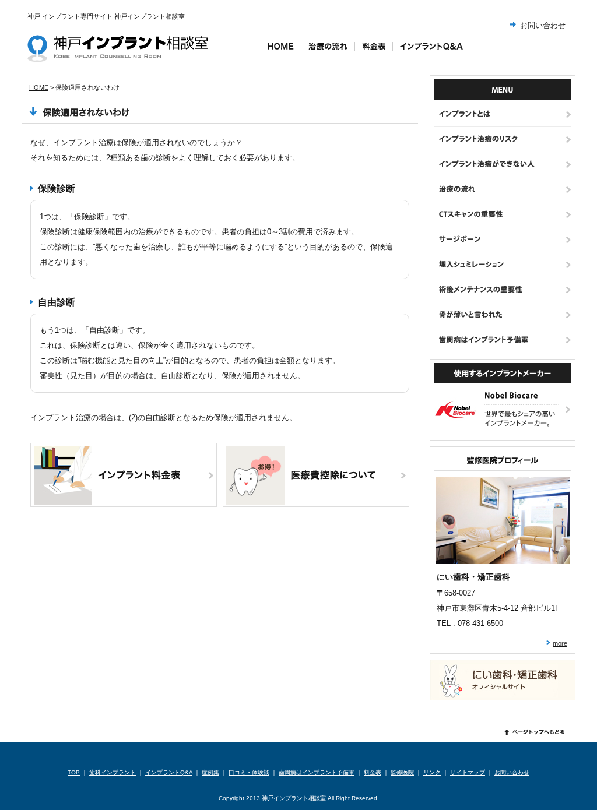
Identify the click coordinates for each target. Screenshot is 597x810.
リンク (432, 772)
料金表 (372, 772)
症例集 (210, 772)
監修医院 (402, 772)
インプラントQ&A (168, 772)
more (560, 643)
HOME (38, 87)
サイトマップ (467, 772)
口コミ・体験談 (249, 772)
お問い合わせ (543, 25)
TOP (74, 772)
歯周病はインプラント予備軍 (316, 772)
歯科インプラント (112, 772)
